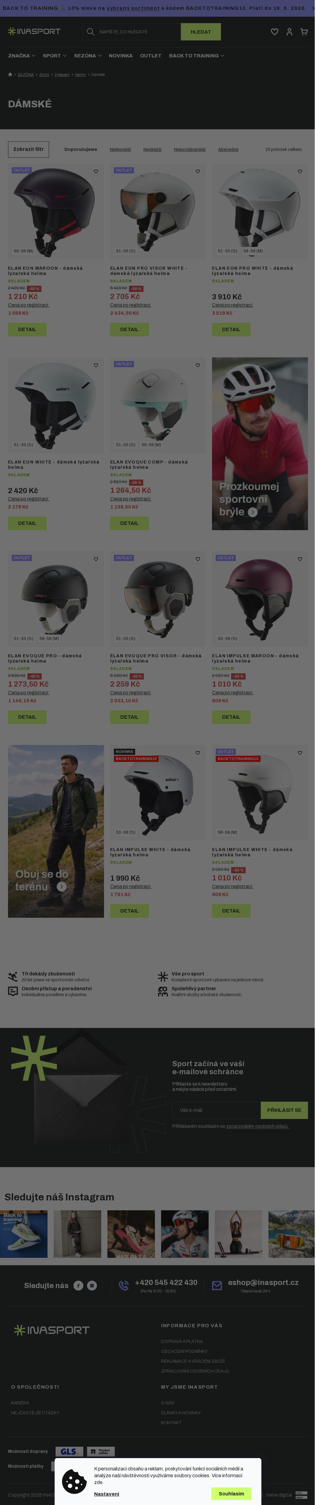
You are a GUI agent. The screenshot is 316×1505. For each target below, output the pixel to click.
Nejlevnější (120, 149)
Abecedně (228, 149)
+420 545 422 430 (166, 1282)
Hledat (201, 32)
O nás (167, 1403)
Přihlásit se (284, 1110)
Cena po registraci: (28, 305)
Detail (27, 329)
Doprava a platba (182, 1341)
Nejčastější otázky (35, 1413)
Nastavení (106, 1494)
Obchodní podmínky (184, 1351)
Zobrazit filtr (28, 149)
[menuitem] (23, 55)
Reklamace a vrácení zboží (193, 1361)
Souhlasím (231, 1493)
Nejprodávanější (190, 149)
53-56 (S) (227, 638)
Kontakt (171, 1422)
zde (98, 1482)
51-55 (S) (125, 251)
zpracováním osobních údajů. (257, 1126)
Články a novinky (181, 1413)
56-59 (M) (23, 251)
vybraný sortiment (133, 8)
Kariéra (20, 1403)
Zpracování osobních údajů (195, 1371)
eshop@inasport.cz (263, 1282)
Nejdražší (152, 149)
